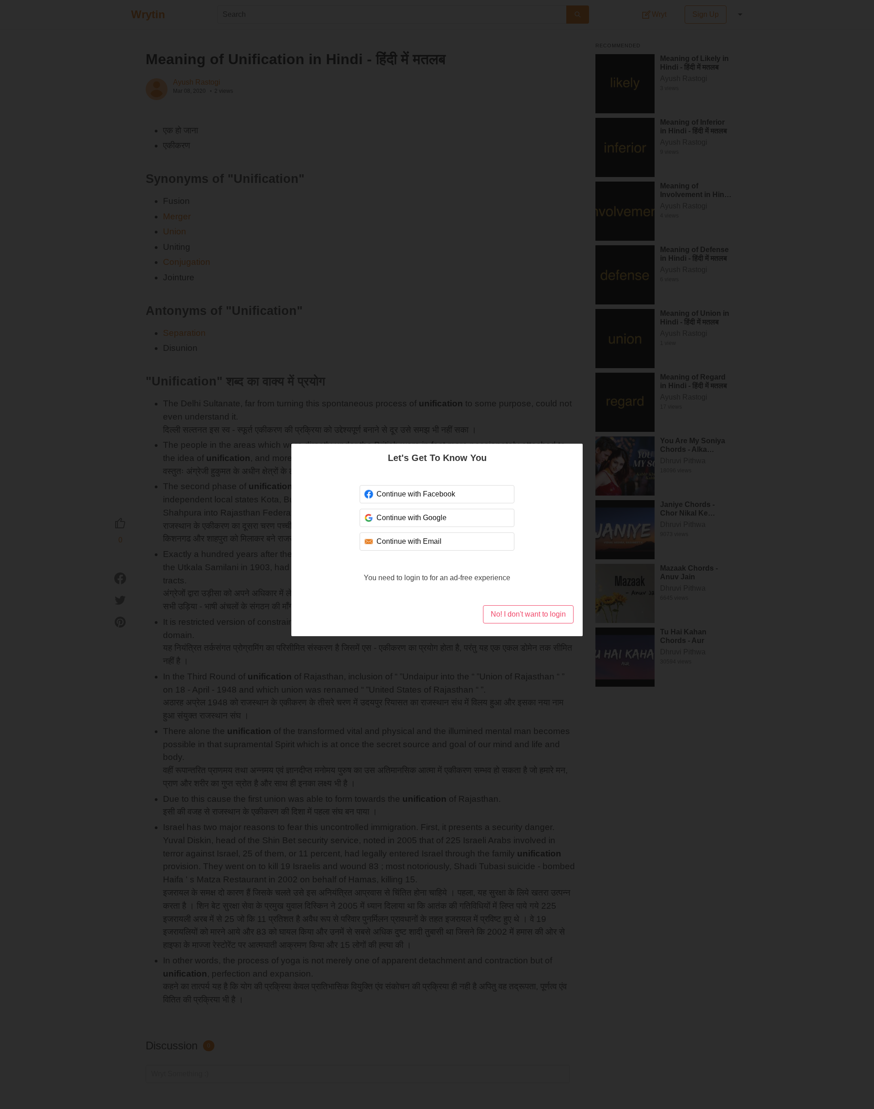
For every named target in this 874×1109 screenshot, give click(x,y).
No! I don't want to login (528, 614)
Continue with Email (409, 541)
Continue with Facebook (415, 494)
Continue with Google (411, 518)
